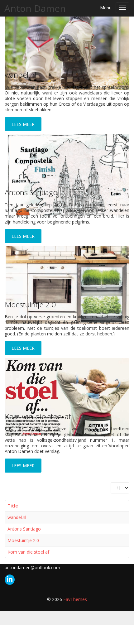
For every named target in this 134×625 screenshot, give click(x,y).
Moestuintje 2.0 (30, 304)
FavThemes (75, 599)
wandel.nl (20, 75)
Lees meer (23, 466)
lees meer (23, 124)
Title (12, 506)
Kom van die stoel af (38, 416)
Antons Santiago (31, 192)
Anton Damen (35, 8)
